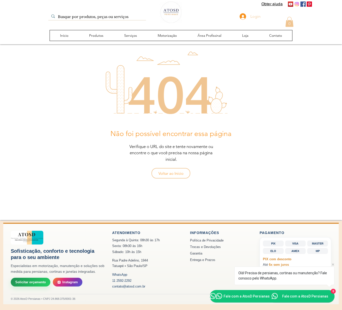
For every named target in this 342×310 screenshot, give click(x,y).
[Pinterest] (309, 4)
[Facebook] (303, 4)
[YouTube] (290, 4)
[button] (289, 22)
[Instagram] (296, 4)
